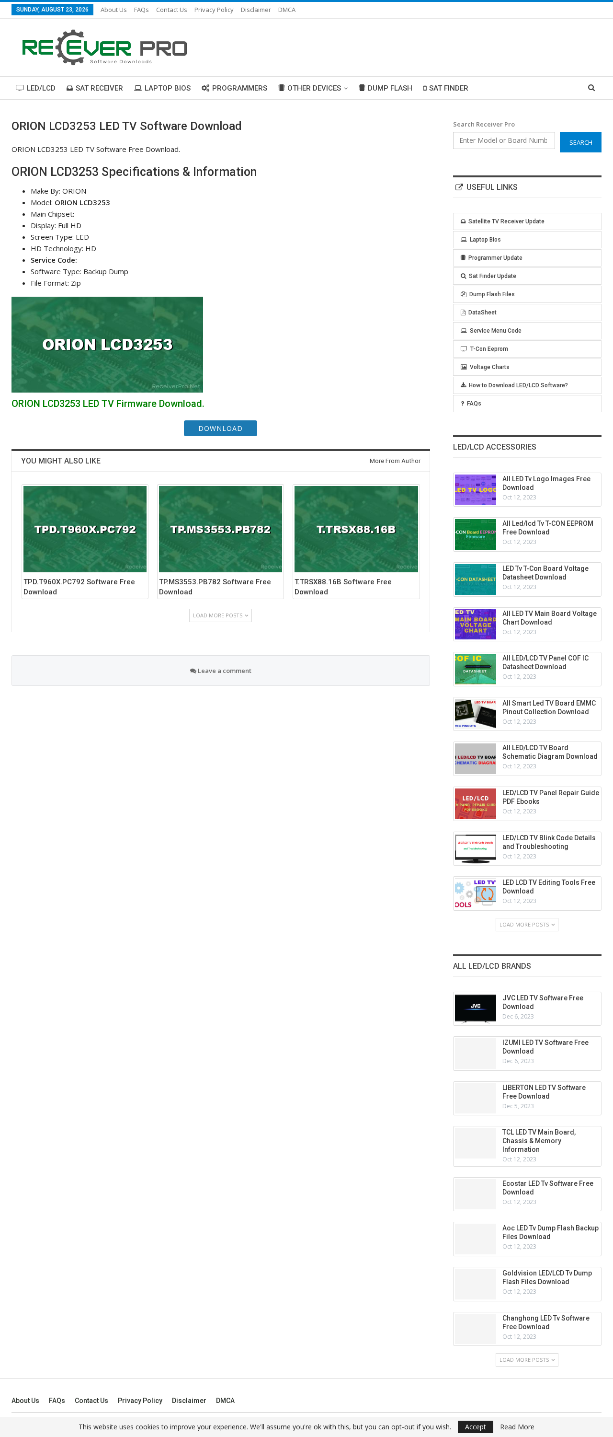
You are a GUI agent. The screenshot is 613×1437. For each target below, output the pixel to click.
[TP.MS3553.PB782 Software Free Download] (220, 529)
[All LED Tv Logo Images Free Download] (475, 490)
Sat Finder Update (492, 276)
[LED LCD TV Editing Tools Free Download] (475, 893)
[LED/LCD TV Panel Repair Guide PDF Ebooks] (475, 803)
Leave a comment (223, 670)
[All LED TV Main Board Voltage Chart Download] (475, 624)
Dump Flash (390, 88)
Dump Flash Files (492, 294)
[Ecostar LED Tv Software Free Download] (475, 1194)
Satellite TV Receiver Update (506, 221)
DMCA (286, 9)
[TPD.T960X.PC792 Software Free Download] (85, 529)
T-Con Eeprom (489, 349)
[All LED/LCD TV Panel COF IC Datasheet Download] (475, 669)
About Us (114, 9)
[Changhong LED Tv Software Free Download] (475, 1329)
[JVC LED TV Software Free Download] (475, 1009)
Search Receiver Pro (484, 124)
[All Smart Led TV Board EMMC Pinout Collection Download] (475, 714)
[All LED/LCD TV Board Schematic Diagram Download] (475, 758)
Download (220, 428)
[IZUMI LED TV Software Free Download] (475, 1053)
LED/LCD (41, 88)
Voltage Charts (490, 367)
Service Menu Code (496, 330)
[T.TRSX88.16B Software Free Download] (356, 529)
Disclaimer (256, 9)
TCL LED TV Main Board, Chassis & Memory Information (539, 1140)
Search (580, 142)
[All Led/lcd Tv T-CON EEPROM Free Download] (475, 534)
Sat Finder (448, 88)
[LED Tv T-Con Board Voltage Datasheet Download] (475, 579)
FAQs (141, 9)
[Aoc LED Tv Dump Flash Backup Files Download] (475, 1239)
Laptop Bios (168, 88)
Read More (517, 1427)
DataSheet (482, 312)
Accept (475, 1426)
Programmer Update (495, 258)
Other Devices (314, 88)
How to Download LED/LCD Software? (518, 385)
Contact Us (171, 9)
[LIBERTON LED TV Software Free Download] (475, 1098)
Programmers (239, 88)
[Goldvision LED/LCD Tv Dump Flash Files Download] (475, 1284)
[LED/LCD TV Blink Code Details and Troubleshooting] (475, 849)
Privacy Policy (214, 9)
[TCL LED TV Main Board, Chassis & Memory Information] (475, 1143)
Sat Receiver (99, 88)
